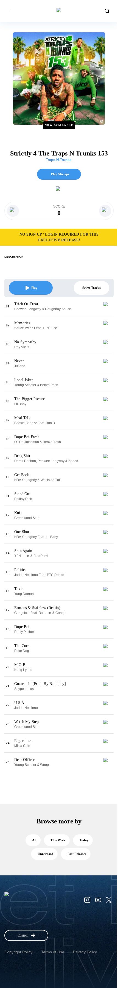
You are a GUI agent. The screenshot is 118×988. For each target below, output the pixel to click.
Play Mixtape (60, 174)
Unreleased (45, 854)
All (34, 840)
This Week (57, 840)
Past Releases (77, 854)
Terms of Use (52, 952)
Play (34, 288)
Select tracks (91, 288)
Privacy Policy (85, 952)
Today (84, 840)
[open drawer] (12, 11)
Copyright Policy (18, 952)
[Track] (108, 306)
